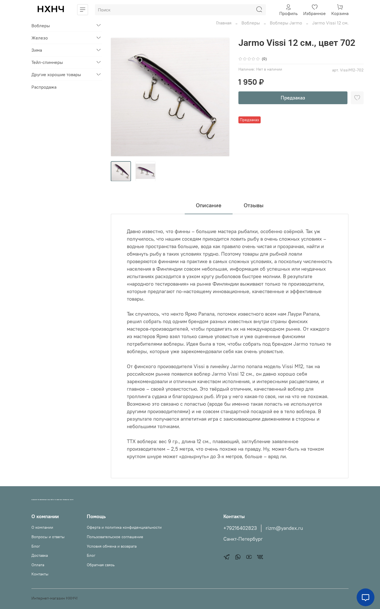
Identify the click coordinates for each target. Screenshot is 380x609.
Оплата (37, 564)
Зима (36, 50)
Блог (35, 546)
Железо (39, 38)
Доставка (39, 555)
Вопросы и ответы (48, 536)
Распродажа (43, 86)
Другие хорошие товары (56, 74)
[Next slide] (220, 97)
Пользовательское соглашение (115, 536)
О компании (42, 527)
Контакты (39, 573)
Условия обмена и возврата (112, 546)
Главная (223, 23)
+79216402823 (240, 528)
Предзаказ (293, 97)
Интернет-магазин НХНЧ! (54, 598)
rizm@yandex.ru (284, 528)
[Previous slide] (119, 97)
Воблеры (250, 23)
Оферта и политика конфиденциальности (124, 527)
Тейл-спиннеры (47, 62)
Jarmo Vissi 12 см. (330, 23)
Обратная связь (101, 564)
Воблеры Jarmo (286, 23)
